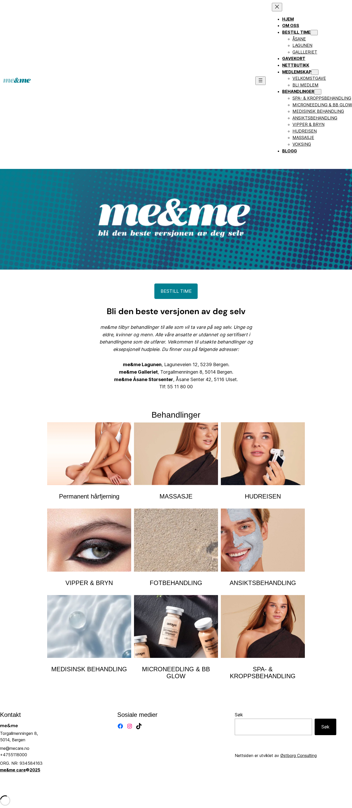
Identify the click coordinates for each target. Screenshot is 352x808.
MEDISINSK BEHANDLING (89, 669)
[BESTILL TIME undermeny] (314, 32)
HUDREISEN (263, 496)
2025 (35, 769)
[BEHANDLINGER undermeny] (317, 91)
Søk (239, 714)
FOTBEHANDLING (176, 582)
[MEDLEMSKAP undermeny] (315, 72)
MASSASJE (176, 496)
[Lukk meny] (277, 7)
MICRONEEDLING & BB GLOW (176, 673)
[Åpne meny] (260, 80)
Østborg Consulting (298, 755)
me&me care (13, 769)
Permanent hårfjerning (89, 496)
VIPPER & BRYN (89, 582)
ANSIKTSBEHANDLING (263, 582)
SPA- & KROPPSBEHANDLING (263, 673)
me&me (9, 726)
